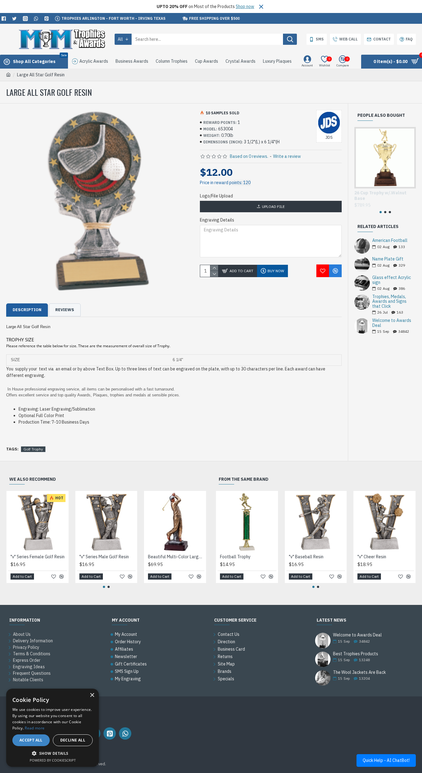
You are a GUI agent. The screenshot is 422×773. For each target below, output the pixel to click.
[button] (380, 212)
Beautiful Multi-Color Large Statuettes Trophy (176, 557)
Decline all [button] (72, 740)
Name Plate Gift (387, 259)
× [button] (92, 695)
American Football (389, 240)
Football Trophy (235, 557)
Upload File (273, 206)
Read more (34, 728)
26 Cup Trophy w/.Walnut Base (380, 195)
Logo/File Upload (216, 196)
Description (27, 309)
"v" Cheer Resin (371, 557)
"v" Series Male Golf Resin (104, 557)
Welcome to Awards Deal (391, 323)
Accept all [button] (31, 740)
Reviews (64, 309)
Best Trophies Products (355, 654)
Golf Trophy (33, 449)
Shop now (245, 6)
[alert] (52, 728)
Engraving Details (217, 220)
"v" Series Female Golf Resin (38, 557)
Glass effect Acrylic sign (391, 280)
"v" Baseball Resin (306, 557)
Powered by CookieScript (53, 760)
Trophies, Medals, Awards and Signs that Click (389, 301)
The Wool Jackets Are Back (359, 672)
